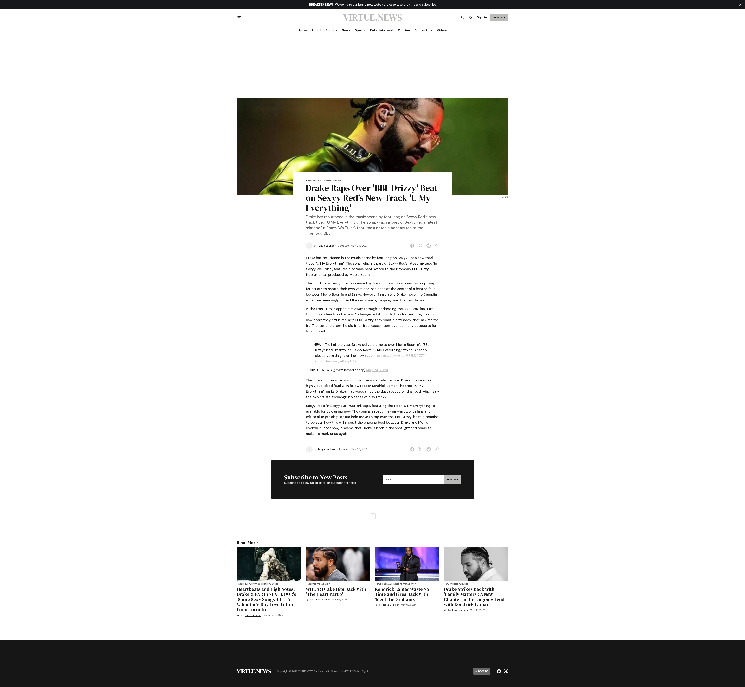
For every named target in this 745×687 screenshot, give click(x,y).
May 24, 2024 (377, 370)
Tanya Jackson (326, 245)
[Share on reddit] (428, 245)
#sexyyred (396, 355)
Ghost (334, 671)
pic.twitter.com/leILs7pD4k (335, 361)
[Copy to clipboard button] (436, 245)
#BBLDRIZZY (415, 355)
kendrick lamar (385, 584)
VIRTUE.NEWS (351, 671)
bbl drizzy (319, 181)
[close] (740, 5)
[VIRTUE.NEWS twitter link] (505, 671)
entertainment (333, 181)
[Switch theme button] (471, 17)
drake (311, 181)
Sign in (482, 17)
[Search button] (462, 17)
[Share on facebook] (413, 245)
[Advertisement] (372, 69)
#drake (380, 355)
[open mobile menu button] (239, 17)
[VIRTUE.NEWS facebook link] (499, 671)
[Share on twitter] (420, 245)
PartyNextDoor (253, 584)
